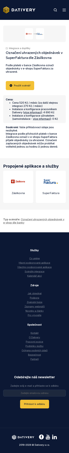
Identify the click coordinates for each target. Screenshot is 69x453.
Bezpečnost (34, 354)
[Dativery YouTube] (47, 437)
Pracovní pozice (34, 341)
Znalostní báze (34, 302)
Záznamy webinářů (35, 306)
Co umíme (34, 258)
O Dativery (34, 337)
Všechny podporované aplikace (34, 267)
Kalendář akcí (34, 275)
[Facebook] (41, 437)
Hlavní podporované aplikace (34, 262)
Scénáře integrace (34, 271)
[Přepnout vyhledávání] (55, 10)
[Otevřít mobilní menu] (64, 10)
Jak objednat (35, 293)
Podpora (34, 297)
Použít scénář (22, 85)
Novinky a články (35, 310)
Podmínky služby (34, 346)
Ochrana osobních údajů (34, 350)
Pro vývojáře (34, 315)
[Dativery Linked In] (54, 437)
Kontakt (35, 333)
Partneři (34, 359)
